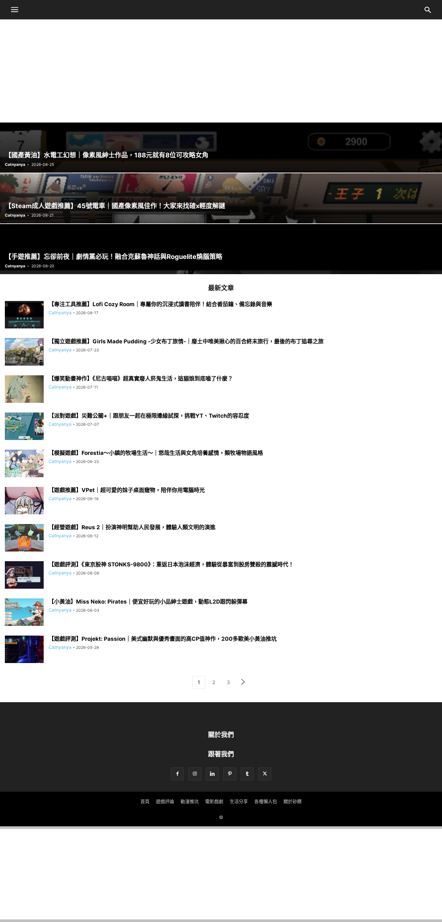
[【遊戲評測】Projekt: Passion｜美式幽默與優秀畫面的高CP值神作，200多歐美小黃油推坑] (24, 650)
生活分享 (239, 801)
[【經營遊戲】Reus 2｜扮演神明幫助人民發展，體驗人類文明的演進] (24, 538)
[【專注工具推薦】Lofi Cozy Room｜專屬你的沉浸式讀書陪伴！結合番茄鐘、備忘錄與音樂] (24, 315)
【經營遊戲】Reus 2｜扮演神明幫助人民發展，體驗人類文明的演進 (132, 527)
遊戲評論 (165, 801)
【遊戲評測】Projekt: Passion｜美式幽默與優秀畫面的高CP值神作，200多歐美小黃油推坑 (163, 639)
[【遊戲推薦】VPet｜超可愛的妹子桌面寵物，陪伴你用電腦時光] (24, 504)
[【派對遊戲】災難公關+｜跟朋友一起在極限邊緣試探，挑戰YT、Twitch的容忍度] (24, 427)
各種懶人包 (265, 801)
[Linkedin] (212, 774)
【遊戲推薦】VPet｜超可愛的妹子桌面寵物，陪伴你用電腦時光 (127, 490)
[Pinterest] (229, 774)
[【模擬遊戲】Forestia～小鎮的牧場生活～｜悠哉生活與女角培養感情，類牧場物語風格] (24, 464)
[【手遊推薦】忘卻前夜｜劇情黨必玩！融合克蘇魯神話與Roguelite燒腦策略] (221, 249)
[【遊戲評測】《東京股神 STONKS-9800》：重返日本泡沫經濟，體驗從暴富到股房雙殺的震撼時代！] (24, 575)
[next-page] (243, 682)
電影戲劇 (214, 801)
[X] (264, 774)
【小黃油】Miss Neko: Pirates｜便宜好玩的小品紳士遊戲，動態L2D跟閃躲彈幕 (148, 601)
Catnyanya (15, 164)
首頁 (144, 801)
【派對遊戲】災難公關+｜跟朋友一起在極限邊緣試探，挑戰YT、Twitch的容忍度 (149, 416)
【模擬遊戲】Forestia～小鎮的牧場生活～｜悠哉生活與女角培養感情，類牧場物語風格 (156, 453)
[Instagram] (194, 774)
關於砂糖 (292, 801)
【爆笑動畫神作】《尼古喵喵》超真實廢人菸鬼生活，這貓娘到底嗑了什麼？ (141, 378)
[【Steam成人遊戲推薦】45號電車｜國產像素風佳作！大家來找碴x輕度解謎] (221, 198)
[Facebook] (177, 774)
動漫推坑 (190, 801)
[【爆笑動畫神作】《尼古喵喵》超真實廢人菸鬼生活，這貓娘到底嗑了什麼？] (24, 389)
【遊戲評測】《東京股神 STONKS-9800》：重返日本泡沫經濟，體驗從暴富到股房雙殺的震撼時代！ (171, 564)
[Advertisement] (221, 67)
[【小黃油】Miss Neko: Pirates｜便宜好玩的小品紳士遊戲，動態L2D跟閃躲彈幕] (24, 612)
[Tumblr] (247, 774)
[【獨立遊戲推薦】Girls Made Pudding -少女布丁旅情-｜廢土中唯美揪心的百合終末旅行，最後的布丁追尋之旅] (24, 352)
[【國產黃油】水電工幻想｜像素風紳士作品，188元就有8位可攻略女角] (221, 148)
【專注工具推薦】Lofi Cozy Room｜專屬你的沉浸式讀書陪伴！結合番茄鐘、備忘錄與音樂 (160, 304)
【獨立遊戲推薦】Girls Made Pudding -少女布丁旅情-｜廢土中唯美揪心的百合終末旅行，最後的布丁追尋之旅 (186, 341)
